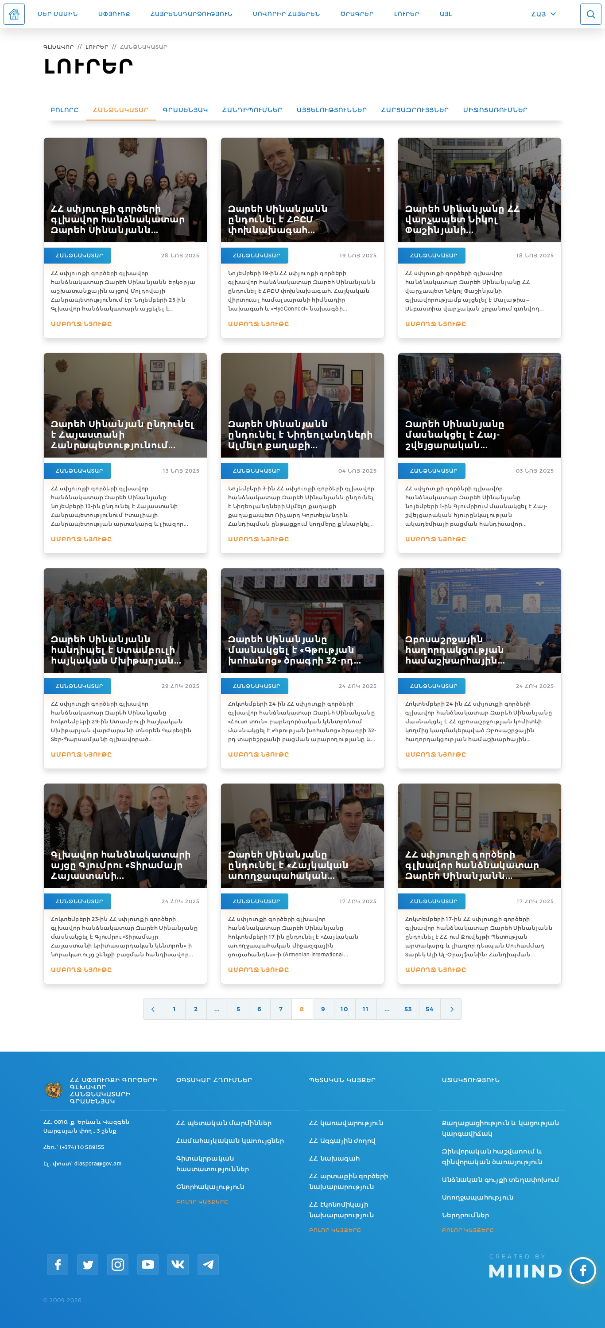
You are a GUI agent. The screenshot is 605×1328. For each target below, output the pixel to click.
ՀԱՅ (538, 14)
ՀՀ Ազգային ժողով (342, 1140)
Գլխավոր (58, 47)
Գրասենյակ (185, 109)
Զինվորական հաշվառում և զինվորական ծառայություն (492, 1156)
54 (430, 1009)
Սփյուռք (114, 14)
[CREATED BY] (525, 1265)
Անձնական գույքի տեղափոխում (500, 1179)
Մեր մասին (58, 14)
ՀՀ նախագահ (334, 1158)
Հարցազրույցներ (415, 109)
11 (366, 1009)
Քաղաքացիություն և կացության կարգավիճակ (500, 1128)
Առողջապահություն (477, 1197)
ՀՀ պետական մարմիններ (223, 1122)
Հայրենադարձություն (192, 14)
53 (408, 1009)
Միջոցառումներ (495, 109)
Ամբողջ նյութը (81, 323)
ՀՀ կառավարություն (346, 1122)
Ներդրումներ (465, 1215)
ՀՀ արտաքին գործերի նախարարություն (348, 1181)
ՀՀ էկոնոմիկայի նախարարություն (341, 1210)
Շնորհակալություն (210, 1186)
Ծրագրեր (357, 14)
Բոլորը (64, 109)
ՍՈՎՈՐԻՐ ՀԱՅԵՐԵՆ (286, 14)
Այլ (446, 14)
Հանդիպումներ (252, 109)
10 (345, 1009)
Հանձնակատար (121, 109)
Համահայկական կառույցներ (230, 1140)
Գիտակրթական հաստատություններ (212, 1164)
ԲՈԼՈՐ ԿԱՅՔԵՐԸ (202, 1201)
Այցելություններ (332, 109)
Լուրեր (406, 14)
